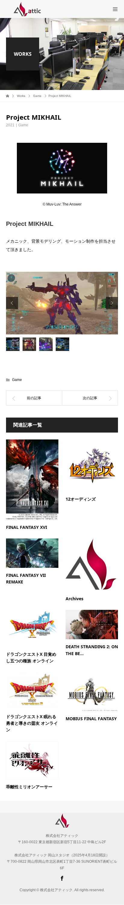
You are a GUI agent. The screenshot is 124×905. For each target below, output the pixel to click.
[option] (62, 303)
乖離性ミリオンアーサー (29, 787)
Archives (74, 598)
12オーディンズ (81, 499)
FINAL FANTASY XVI (26, 527)
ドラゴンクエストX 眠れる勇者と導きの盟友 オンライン (32, 723)
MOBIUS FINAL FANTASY (91, 718)
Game (23, 125)
